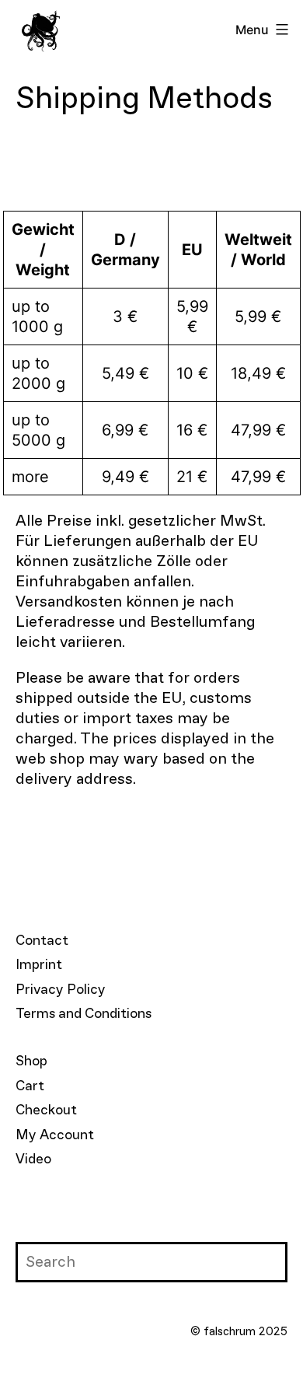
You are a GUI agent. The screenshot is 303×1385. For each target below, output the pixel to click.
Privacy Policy (61, 990)
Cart (30, 1086)
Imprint (39, 965)
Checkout (46, 1110)
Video (33, 1159)
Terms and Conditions (84, 1014)
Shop (31, 1061)
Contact (42, 941)
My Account (55, 1135)
